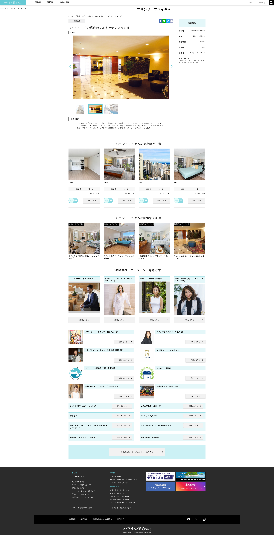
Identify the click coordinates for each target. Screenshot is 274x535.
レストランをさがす (117, 493)
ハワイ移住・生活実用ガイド (120, 508)
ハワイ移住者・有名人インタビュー (123, 502)
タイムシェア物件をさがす (81, 485)
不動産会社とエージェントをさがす (84, 497)
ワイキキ (72, 32)
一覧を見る (76, 21)
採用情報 (84, 519)
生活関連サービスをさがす (119, 499)
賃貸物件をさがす (78, 488)
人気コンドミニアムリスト (96, 16)
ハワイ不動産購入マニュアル (82, 508)
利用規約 (120, 519)
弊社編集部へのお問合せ (102, 519)
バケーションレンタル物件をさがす (84, 491)
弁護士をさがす (115, 476)
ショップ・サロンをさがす (119, 496)
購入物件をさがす (78, 482)
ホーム (70, 16)
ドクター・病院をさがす (119, 483)
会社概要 (72, 519)
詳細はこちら (91, 200)
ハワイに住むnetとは (256, 3)
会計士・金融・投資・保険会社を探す (123, 479)
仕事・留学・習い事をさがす (120, 490)
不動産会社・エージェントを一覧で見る (137, 452)
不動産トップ (80, 16)
